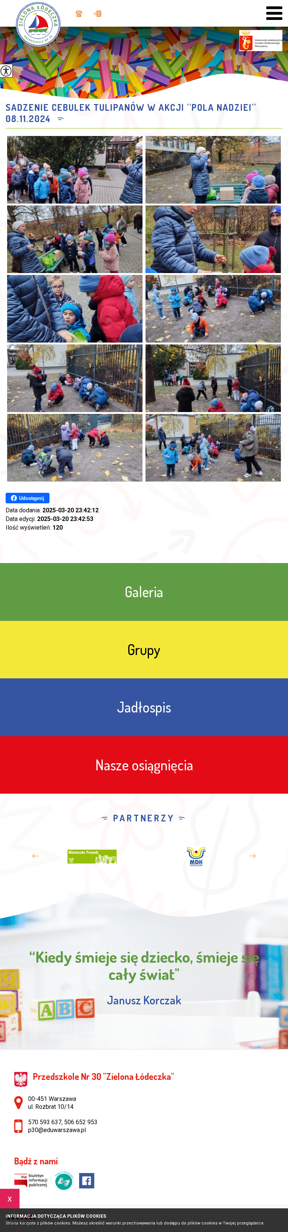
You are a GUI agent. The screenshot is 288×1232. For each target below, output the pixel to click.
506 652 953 (81, 1122)
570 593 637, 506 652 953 (78, 14)
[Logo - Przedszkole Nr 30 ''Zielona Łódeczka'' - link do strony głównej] (42, 23)
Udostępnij (31, 498)
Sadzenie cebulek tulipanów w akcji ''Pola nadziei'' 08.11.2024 (131, 113)
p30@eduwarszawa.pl (95, 14)
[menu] (274, 13)
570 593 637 (45, 1122)
